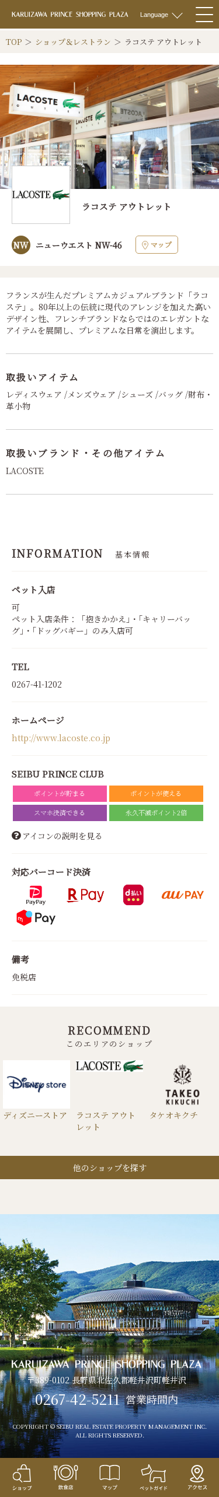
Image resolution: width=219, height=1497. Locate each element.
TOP (14, 41)
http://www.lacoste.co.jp (61, 738)
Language (154, 14)
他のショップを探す (110, 1167)
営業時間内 (152, 1399)
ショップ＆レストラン (73, 41)
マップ (161, 244)
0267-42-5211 (77, 1399)
